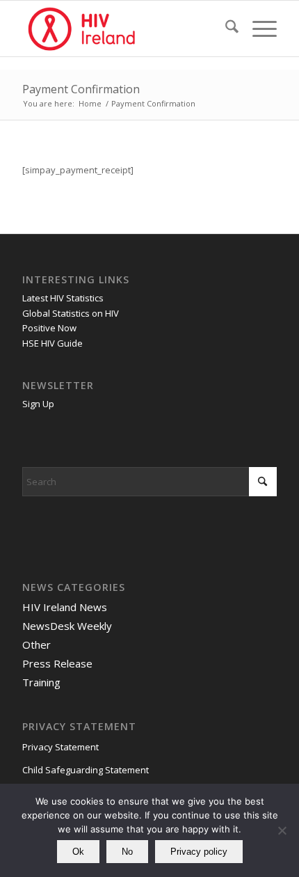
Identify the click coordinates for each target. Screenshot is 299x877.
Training (41, 682)
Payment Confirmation (81, 89)
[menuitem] (225, 28)
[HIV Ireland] (123, 28)
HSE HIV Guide (52, 343)
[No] (282, 830)
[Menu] (258, 28)
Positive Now (49, 328)
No (127, 851)
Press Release (57, 663)
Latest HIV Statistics (63, 298)
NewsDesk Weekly (67, 626)
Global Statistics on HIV (70, 313)
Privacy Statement (60, 747)
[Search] (225, 28)
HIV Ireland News (64, 607)
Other (36, 644)
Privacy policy (198, 851)
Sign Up (38, 403)
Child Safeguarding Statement (85, 770)
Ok (78, 851)
